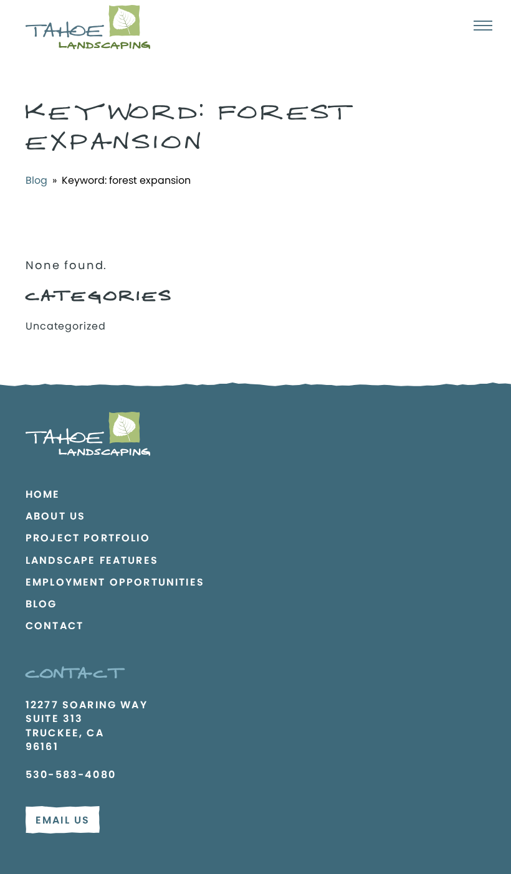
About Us (55, 516)
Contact (55, 626)
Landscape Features (92, 560)
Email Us (63, 820)
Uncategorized (65, 326)
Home (43, 494)
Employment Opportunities (115, 582)
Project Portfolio (88, 538)
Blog (36, 180)
